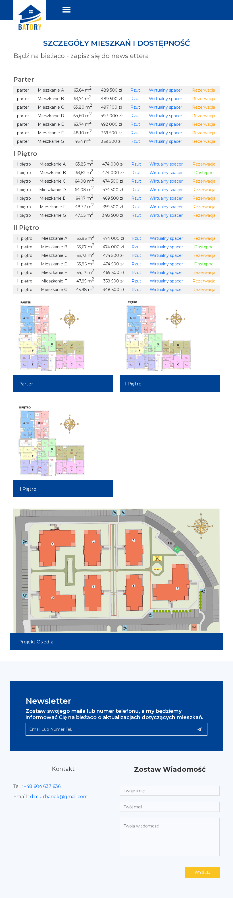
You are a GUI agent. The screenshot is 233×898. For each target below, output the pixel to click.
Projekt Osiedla (35, 642)
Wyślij (202, 872)
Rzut (135, 90)
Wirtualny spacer (165, 90)
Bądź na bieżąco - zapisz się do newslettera (81, 56)
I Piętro (133, 384)
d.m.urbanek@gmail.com (59, 796)
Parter (25, 384)
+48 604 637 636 (42, 786)
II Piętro (27, 489)
